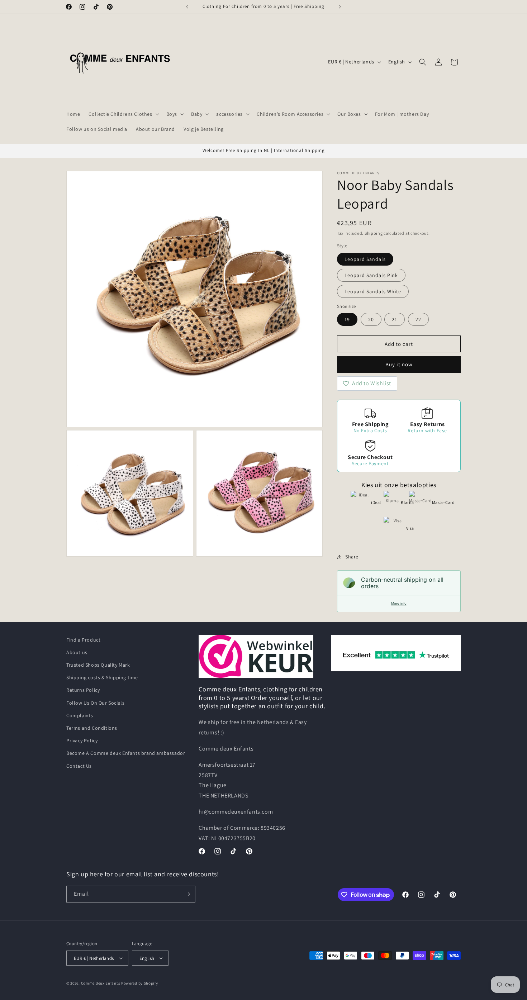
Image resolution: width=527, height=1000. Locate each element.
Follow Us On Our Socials (95, 703)
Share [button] (352, 556)
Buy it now (399, 364)
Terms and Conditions (91, 728)
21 (394, 319)
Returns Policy (83, 690)
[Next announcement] (340, 7)
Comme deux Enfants (100, 983)
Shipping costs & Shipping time (102, 677)
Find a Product (83, 640)
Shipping (374, 233)
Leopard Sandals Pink (371, 275)
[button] (123, 114)
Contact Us (79, 766)
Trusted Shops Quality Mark (98, 665)
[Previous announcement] (187, 7)
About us (76, 652)
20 (371, 319)
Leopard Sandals (365, 259)
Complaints (79, 715)
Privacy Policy (82, 740)
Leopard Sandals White (373, 291)
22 (418, 319)
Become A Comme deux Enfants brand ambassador (125, 753)
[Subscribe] (187, 894)
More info (399, 603)
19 (347, 319)
